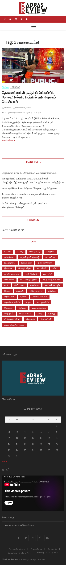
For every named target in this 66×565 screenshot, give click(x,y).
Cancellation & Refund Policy (19, 553)
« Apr (4, 461)
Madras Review (10, 559)
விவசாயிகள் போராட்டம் (14, 324)
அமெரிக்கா (9, 257)
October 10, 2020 (23, 107)
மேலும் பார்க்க (13, 140)
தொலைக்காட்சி (18, 112)
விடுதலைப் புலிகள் (12, 319)
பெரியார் (22, 308)
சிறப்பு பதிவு (19, 285)
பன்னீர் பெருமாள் (40, 296)
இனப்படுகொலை (45, 262)
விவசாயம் (30, 319)
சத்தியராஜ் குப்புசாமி (51, 279)
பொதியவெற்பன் (39, 308)
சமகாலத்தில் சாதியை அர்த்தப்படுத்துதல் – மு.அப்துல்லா (29, 188)
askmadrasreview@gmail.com (19, 525)
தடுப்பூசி (20, 291)
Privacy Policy (36, 549)
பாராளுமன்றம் (43, 302)
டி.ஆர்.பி (8, 112)
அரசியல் (5, 87)
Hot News (15, 87)
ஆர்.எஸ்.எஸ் (50, 257)
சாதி (6, 285)
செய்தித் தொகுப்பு (53, 285)
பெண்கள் (8, 308)
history (20, 251)
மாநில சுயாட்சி (25, 313)
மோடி (40, 313)
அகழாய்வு (50, 251)
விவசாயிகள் (46, 319)
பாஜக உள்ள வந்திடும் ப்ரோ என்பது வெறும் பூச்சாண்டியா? (30, 172)
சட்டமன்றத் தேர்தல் (28, 279)
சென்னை (34, 285)
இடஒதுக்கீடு (9, 262)
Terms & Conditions (17, 549)
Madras (7, 107)
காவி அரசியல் (31, 274)
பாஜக (28, 302)
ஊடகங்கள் (41, 268)
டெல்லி (7, 291)
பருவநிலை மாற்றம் (12, 302)
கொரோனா (9, 279)
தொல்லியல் (9, 296)
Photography (34, 251)
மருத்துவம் (8, 313)
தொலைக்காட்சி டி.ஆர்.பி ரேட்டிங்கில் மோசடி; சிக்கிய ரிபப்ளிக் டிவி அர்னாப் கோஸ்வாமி (29, 97)
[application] (33, 493)
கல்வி (55, 268)
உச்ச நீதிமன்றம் (24, 268)
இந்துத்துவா (26, 262)
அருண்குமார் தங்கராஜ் (29, 257)
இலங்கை (8, 268)
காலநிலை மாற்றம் (11, 274)
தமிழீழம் (52, 291)
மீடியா (28, 112)
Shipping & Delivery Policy (47, 552)
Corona (7, 251)
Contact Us (52, 549)
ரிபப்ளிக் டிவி (36, 112)
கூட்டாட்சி (47, 274)
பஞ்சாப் (23, 296)
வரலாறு (51, 313)
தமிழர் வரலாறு (36, 291)
